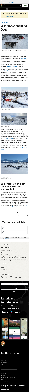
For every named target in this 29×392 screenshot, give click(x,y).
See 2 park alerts (9, 16)
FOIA (2, 364)
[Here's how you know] (14, 2)
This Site (14, 288)
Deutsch (4, 272)
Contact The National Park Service (9, 369)
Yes (5, 228)
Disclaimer (3, 375)
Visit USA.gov (5, 389)
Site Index (4, 269)
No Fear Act (3, 373)
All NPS (14, 291)
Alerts (5, 8)
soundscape (9, 138)
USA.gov (3, 379)
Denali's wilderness (6, 70)
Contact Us (4, 263)
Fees (19, 8)
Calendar (14, 8)
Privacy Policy (4, 362)
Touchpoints (6, 238)
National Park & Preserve (9, 5)
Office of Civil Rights (5, 381)
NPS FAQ (3, 371)
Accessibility (3, 360)
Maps (10, 8)
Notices (2, 366)
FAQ (3, 267)
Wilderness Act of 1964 (12, 66)
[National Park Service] (1, 5)
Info (1, 8)
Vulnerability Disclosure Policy (8, 377)
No (5, 232)
